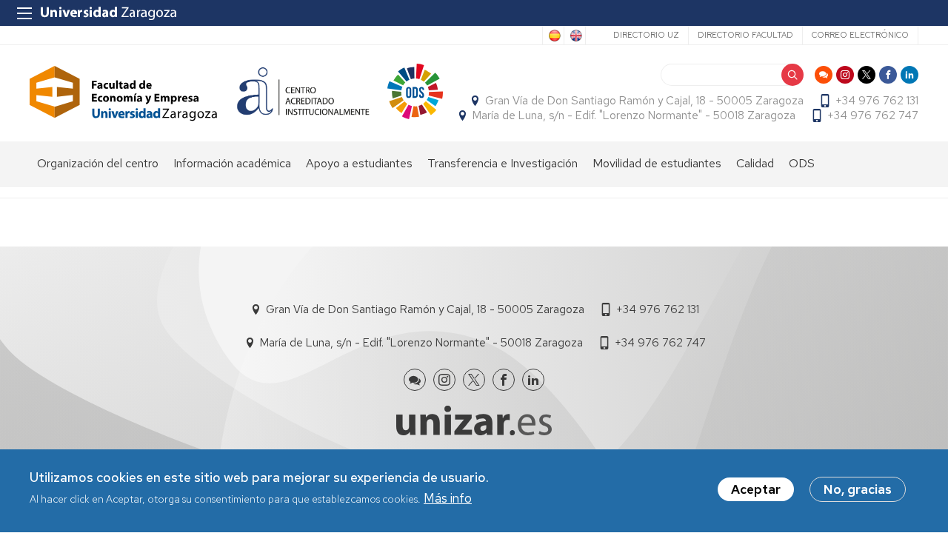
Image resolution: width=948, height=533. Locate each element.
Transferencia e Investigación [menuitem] (502, 163)
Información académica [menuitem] (232, 163)
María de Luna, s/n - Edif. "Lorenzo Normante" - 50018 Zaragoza (634, 115)
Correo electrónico (860, 35)
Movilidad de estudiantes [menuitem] (656, 163)
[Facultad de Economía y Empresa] (124, 93)
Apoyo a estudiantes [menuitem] (359, 163)
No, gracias (858, 489)
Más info (448, 499)
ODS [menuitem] (802, 163)
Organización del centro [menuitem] (97, 163)
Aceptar (756, 489)
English (574, 35)
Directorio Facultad (745, 35)
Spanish (553, 35)
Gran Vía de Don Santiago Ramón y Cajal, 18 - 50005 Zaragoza (644, 100)
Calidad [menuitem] (755, 163)
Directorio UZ (646, 35)
